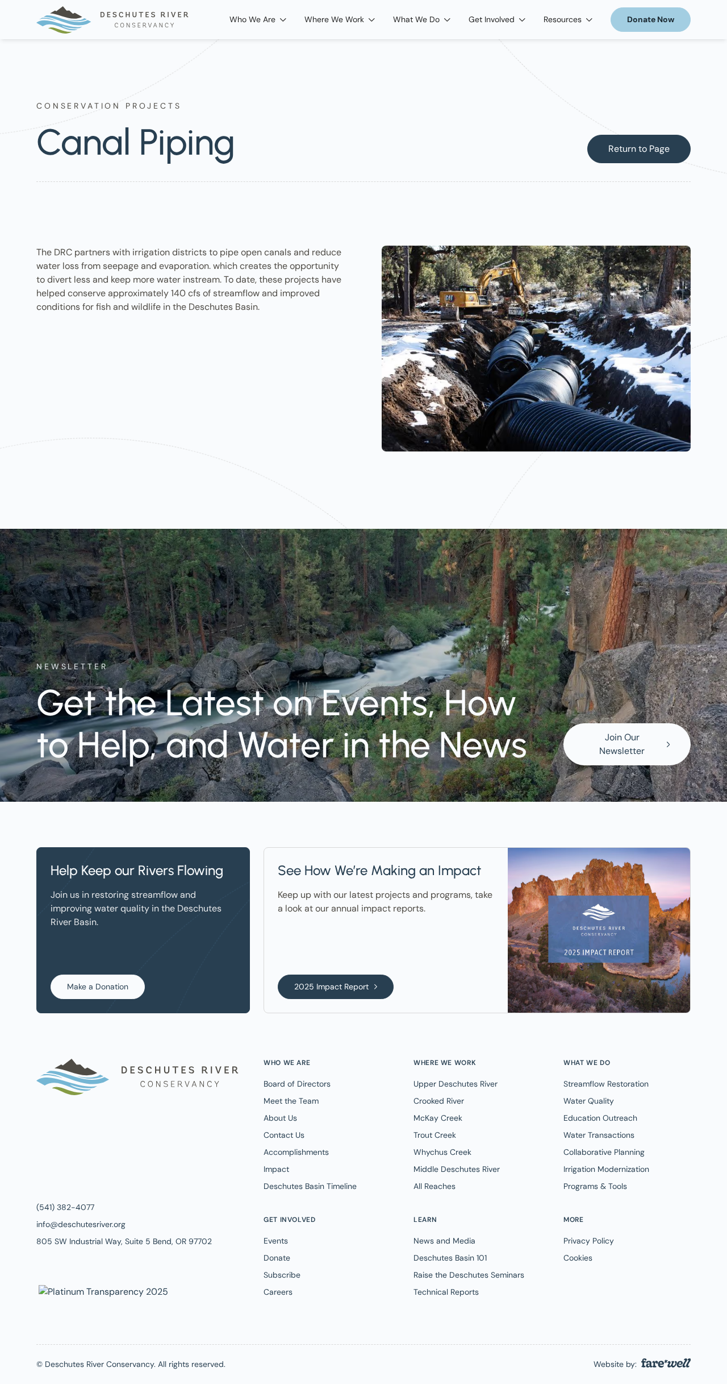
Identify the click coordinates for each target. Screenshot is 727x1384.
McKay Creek (437, 1118)
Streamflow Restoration (606, 1084)
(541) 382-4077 (65, 1207)
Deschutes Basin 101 (450, 1258)
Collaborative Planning (604, 1152)
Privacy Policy (588, 1241)
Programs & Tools (595, 1186)
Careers (278, 1292)
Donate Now (650, 19)
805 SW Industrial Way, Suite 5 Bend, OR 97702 (124, 1241)
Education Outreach (600, 1118)
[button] (257, 19)
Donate (277, 1258)
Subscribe (282, 1275)
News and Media (444, 1241)
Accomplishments (296, 1152)
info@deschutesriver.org (81, 1224)
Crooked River (438, 1101)
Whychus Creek (442, 1152)
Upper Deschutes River (455, 1084)
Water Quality (588, 1101)
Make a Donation (97, 986)
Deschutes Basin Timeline (310, 1186)
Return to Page (639, 149)
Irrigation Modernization (606, 1169)
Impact (276, 1169)
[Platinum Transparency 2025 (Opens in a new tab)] (102, 1291)
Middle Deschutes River (456, 1169)
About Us (280, 1118)
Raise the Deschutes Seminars (468, 1275)
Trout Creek (434, 1135)
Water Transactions (598, 1135)
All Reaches (434, 1186)
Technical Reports (446, 1292)
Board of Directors (297, 1084)
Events (276, 1241)
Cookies (577, 1258)
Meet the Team (291, 1101)
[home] (112, 20)
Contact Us (284, 1135)
